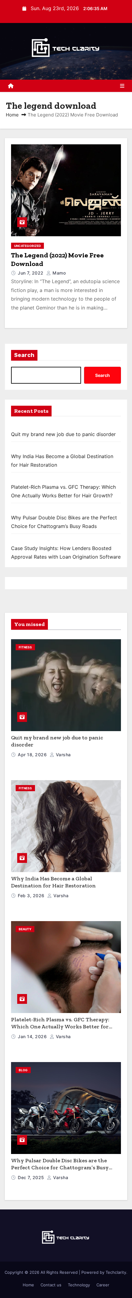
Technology (79, 1284)
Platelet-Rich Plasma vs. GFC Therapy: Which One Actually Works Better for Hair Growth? (60, 1026)
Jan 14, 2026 (33, 1036)
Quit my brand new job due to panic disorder (63, 434)
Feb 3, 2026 (32, 895)
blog (23, 1070)
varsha (62, 754)
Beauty (25, 929)
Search (24, 355)
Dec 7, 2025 (31, 1177)
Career (102, 1284)
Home (12, 115)
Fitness (25, 647)
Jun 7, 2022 (31, 272)
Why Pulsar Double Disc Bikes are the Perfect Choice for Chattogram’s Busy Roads (60, 1167)
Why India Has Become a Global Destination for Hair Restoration (53, 882)
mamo (58, 272)
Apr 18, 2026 (33, 754)
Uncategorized (27, 246)
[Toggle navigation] (122, 86)
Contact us (51, 1284)
